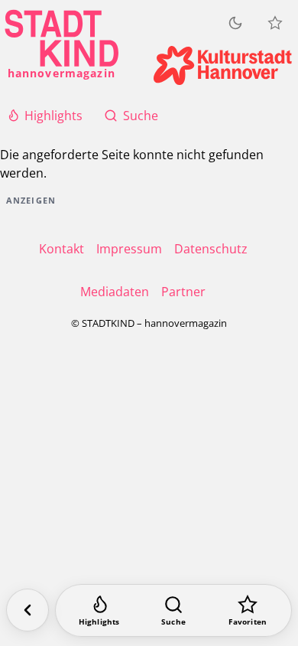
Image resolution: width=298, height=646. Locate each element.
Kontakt (61, 248)
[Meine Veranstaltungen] (275, 23)
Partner (183, 291)
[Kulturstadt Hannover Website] (223, 65)
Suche (140, 115)
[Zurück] (27, 610)
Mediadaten (114, 291)
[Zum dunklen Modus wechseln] (235, 23)
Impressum (129, 248)
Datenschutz (211, 248)
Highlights (53, 115)
